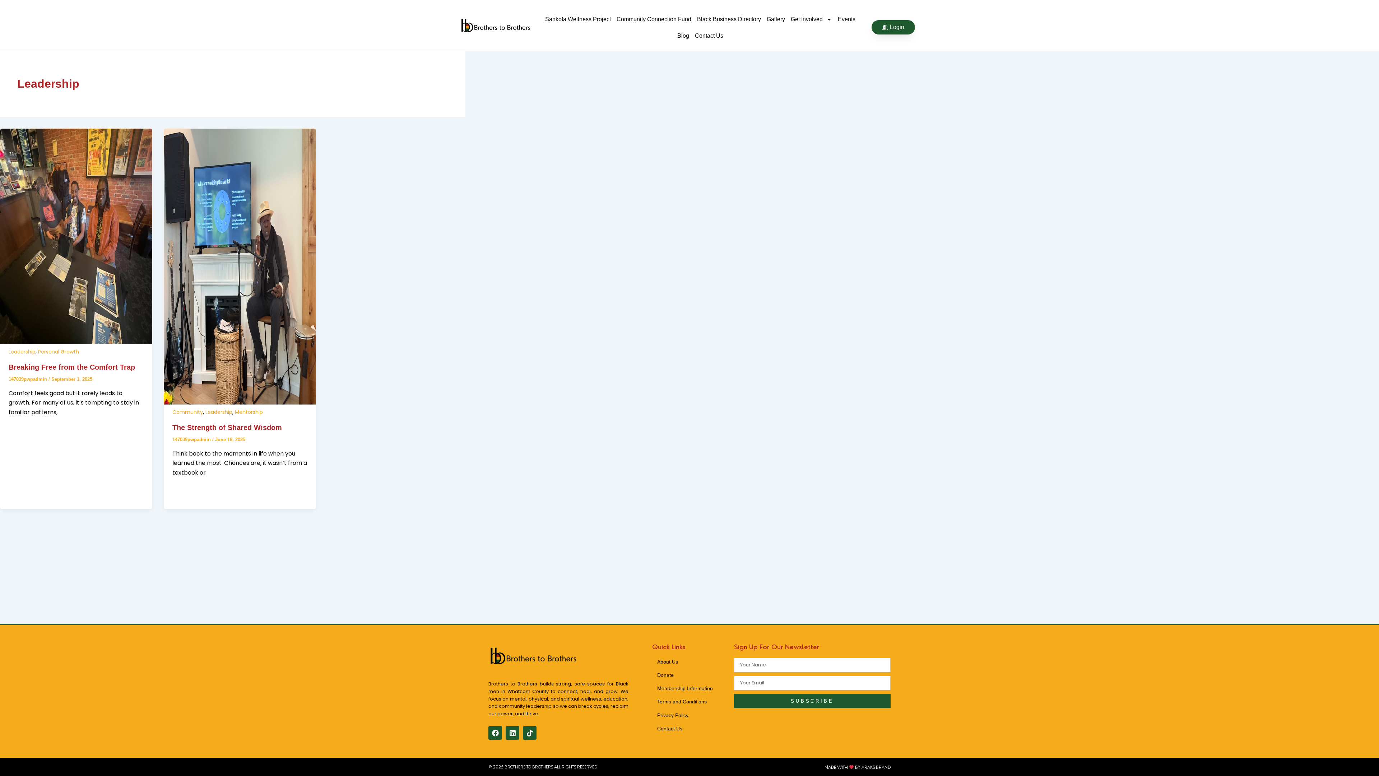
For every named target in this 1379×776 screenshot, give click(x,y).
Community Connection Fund (654, 19)
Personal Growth (58, 351)
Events (846, 19)
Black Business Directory (729, 19)
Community (187, 412)
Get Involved (807, 19)
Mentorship (249, 412)
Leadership (22, 351)
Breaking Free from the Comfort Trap (72, 367)
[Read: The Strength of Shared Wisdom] (240, 402)
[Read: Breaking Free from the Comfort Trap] (76, 342)
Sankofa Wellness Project (578, 19)
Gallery (776, 19)
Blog (683, 36)
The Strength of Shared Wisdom (227, 427)
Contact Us (709, 36)
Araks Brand (876, 767)
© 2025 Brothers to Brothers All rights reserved (542, 767)
